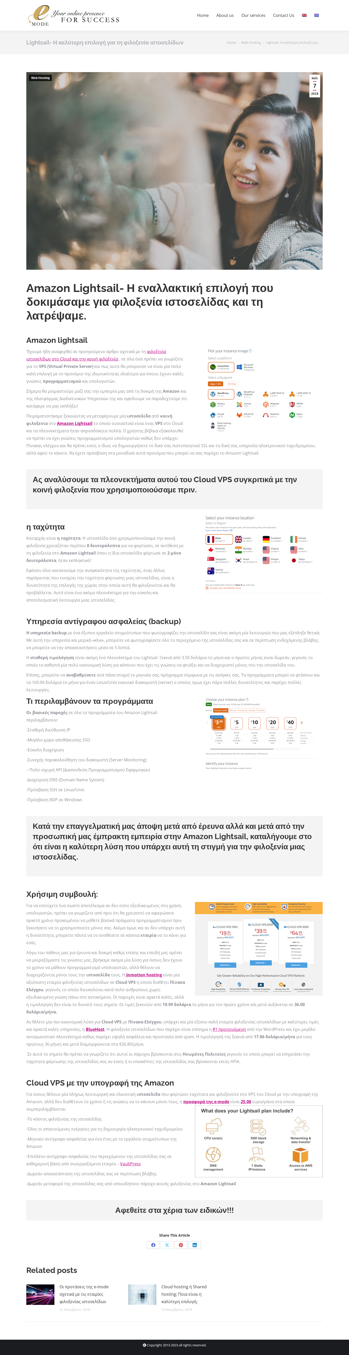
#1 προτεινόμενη (229, 1029)
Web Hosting (40, 78)
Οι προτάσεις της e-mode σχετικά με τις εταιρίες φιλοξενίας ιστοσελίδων (84, 1294)
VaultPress (130, 1164)
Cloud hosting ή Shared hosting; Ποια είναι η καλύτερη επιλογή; (184, 1294)
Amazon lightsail (57, 340)
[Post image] (40, 1294)
